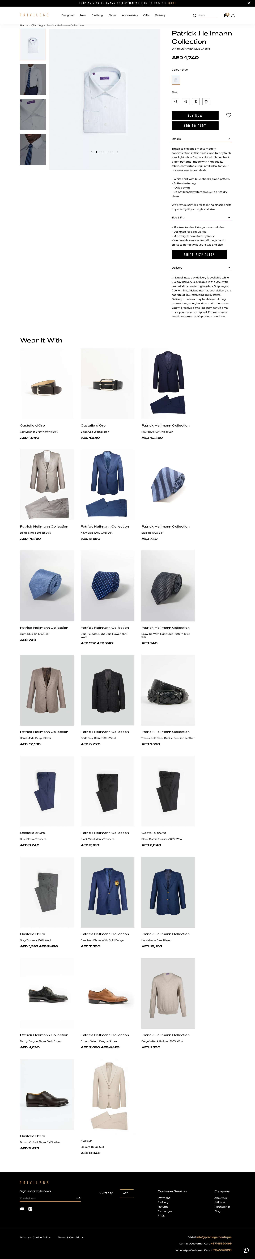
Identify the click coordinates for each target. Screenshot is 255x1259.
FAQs (161, 1215)
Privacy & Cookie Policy (35, 1237)
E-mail (210, 1237)
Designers (68, 15)
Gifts (146, 15)
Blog (217, 1211)
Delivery (160, 15)
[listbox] (127, 1193)
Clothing (97, 15)
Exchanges (165, 1211)
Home (24, 25)
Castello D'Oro (32, 934)
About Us (220, 1198)
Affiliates (220, 1202)
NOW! (172, 3)
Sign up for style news (35, 1191)
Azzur (86, 1140)
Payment (164, 1198)
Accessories (130, 15)
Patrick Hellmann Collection (165, 425)
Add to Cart (195, 126)
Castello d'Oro (32, 425)
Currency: (106, 1192)
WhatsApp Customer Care (204, 1250)
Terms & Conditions (71, 1237)
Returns (163, 1206)
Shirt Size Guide (199, 255)
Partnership (222, 1206)
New (83, 15)
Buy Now (195, 115)
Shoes (112, 15)
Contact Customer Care (205, 1243)
